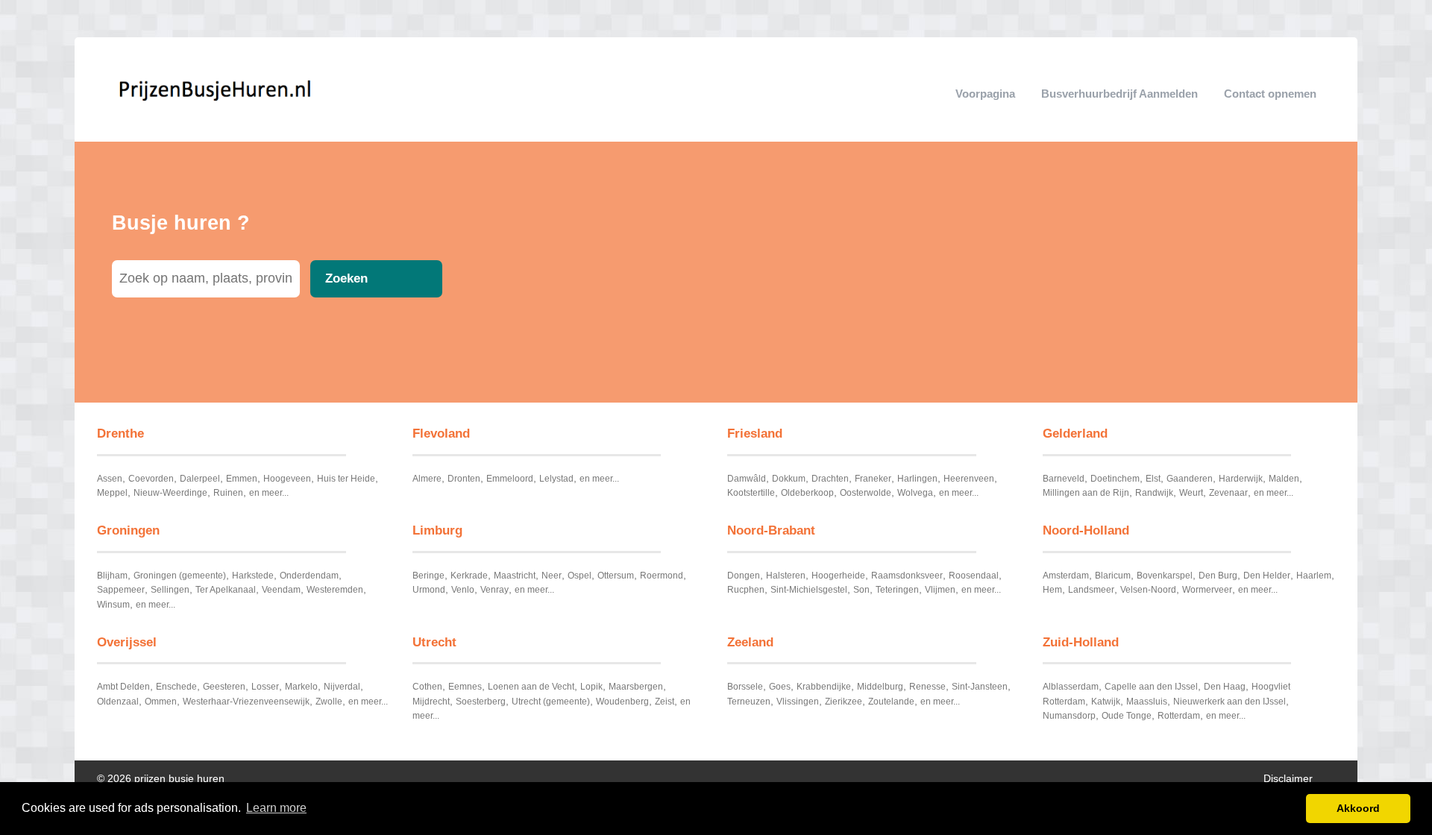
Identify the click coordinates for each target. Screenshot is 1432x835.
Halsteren (786, 575)
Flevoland (441, 433)
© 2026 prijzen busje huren (160, 778)
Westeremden (335, 589)
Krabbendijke (824, 686)
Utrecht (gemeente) (551, 701)
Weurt (1191, 493)
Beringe (428, 575)
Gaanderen (1189, 478)
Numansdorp (1069, 715)
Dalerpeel (200, 478)
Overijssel (127, 642)
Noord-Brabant (771, 530)
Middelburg (880, 686)
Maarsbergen (636, 686)
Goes (780, 686)
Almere (427, 478)
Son (861, 589)
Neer (551, 575)
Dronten (464, 478)
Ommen (161, 701)
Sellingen (170, 589)
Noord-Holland (1086, 530)
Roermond (661, 575)
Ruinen (228, 493)
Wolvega (915, 493)
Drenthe (120, 433)
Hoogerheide (838, 575)
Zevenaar (1228, 493)
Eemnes (465, 686)
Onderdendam (309, 575)
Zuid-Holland (1081, 642)
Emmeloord (509, 478)
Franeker (873, 478)
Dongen (743, 575)
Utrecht (434, 642)
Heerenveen (968, 478)
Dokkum (789, 478)
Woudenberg (622, 701)
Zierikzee (843, 701)
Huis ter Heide (346, 478)
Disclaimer (1288, 778)
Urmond (428, 589)
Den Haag (1225, 686)
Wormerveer (1207, 589)
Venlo (462, 589)
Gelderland (1075, 433)
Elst (1153, 478)
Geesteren (224, 686)
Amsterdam (1066, 575)
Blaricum (1113, 575)
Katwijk (1105, 701)
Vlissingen (797, 701)
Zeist (664, 701)
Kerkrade (469, 575)
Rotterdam (1179, 715)
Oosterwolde (865, 493)
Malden (1284, 478)
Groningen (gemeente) (180, 575)
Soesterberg (481, 701)
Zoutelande (891, 701)
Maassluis (1146, 701)
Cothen (427, 686)
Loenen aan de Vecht (531, 686)
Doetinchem (1115, 478)
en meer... (269, 493)
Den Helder (1266, 575)
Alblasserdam (1071, 686)
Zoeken (346, 278)
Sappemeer (121, 589)
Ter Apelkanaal (225, 589)
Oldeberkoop (807, 493)
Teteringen (897, 589)
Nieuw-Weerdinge (170, 493)
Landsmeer (1091, 589)
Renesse (927, 686)
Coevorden (151, 478)
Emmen (241, 478)
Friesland (754, 433)
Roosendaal (974, 575)
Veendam (281, 589)
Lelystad (556, 478)
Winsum (113, 604)
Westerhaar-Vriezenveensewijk (246, 701)
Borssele (745, 686)
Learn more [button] (276, 807)
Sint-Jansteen (980, 686)
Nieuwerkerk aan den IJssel (1229, 701)
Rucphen (745, 589)
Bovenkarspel (1165, 575)
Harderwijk (1241, 478)
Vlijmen (940, 589)
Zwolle (328, 701)
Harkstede (253, 575)
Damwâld (746, 478)
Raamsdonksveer (907, 575)
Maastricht (515, 575)
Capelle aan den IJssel (1151, 686)
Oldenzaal (118, 701)
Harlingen (917, 478)
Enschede (176, 686)
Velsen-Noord (1148, 589)
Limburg (437, 530)
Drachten (830, 478)
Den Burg (1218, 575)
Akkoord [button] (1358, 808)
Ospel (579, 575)
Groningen (128, 530)
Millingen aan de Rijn (1086, 493)
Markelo (301, 686)
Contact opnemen (1270, 93)
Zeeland (750, 642)
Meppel (112, 493)
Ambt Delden (123, 686)
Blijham (112, 575)
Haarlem (1313, 575)
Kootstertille (751, 493)
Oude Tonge (1127, 715)
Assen (109, 478)
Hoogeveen (287, 478)
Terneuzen (748, 701)
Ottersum (615, 575)
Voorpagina (985, 93)
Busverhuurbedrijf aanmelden (1119, 93)
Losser (265, 686)
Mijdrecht (431, 701)
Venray (494, 589)
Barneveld (1063, 478)
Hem (1052, 589)
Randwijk (1154, 493)
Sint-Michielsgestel (808, 589)
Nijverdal (342, 686)
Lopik (591, 686)
